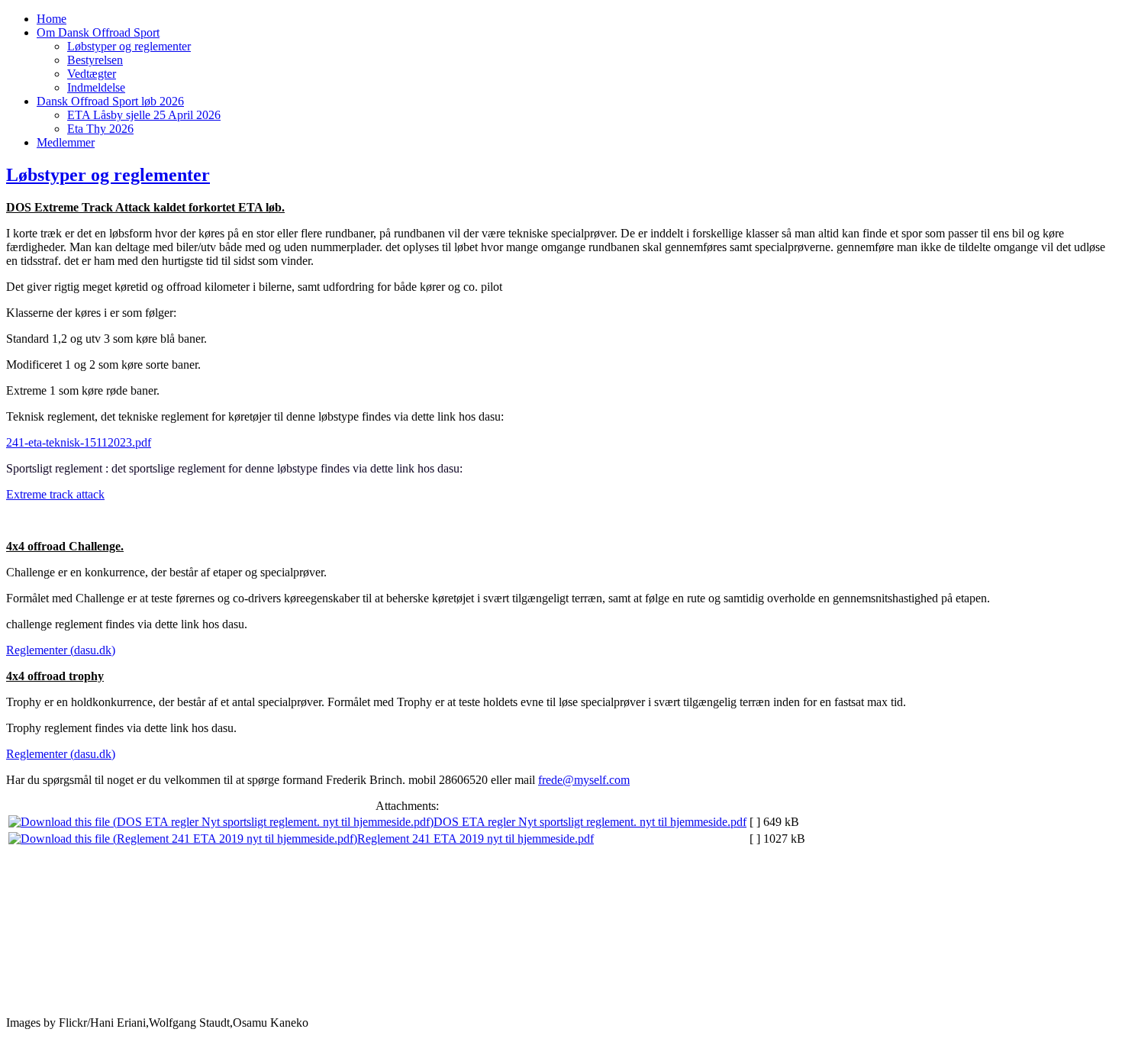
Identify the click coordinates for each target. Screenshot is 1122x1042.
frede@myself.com (584, 779)
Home (51, 18)
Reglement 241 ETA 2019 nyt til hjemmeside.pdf (475, 838)
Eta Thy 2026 (100, 128)
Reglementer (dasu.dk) (60, 650)
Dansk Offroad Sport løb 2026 (110, 101)
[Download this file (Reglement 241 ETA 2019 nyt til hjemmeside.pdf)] (182, 838)
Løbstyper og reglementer (129, 46)
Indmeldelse (96, 87)
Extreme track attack (55, 494)
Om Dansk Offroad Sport (98, 32)
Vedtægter (91, 73)
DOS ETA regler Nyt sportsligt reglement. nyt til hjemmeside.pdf (590, 821)
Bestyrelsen (95, 59)
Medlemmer (66, 142)
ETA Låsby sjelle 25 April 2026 (144, 114)
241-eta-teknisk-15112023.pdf (78, 442)
